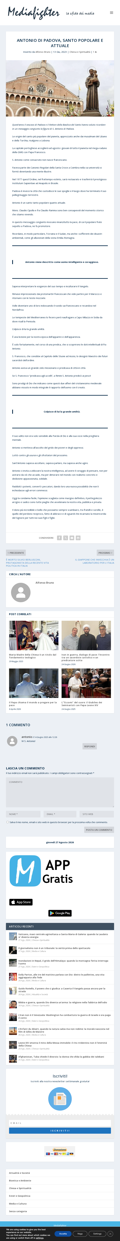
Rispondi (89, 746)
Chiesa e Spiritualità (80, 51)
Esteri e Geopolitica (40, 966)
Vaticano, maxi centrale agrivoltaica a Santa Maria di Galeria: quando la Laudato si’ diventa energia (63, 936)
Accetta (63, 1233)
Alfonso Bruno (42, 51)
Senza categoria (18, 1211)
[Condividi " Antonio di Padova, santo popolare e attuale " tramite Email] (72, 538)
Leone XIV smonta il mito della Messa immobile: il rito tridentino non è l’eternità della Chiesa (62, 1044)
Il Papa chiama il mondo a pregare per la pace (33, 704)
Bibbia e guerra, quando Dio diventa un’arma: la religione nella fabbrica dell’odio (62, 1002)
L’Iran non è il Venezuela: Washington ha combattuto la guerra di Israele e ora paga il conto (64, 1016)
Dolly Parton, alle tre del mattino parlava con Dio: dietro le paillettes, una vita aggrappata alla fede (61, 976)
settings (39, 1238)
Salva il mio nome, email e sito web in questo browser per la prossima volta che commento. (59, 822)
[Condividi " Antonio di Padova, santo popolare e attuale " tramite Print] (78, 538)
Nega (80, 1233)
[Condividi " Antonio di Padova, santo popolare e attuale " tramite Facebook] (59, 538)
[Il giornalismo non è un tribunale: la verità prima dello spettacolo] (13, 950)
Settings (97, 1233)
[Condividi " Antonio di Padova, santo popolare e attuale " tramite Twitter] (65, 538)
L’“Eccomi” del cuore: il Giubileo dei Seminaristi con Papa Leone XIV (82, 704)
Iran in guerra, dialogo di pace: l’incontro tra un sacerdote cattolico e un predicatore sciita (86, 657)
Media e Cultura (39, 951)
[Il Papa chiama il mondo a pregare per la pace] (33, 683)
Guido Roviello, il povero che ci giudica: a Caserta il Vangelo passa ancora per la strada (61, 990)
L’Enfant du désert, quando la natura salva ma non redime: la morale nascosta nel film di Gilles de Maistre (63, 1030)
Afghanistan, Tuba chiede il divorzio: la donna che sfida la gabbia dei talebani (61, 1056)
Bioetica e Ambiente (20, 1180)
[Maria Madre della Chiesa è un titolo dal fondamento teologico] (33, 635)
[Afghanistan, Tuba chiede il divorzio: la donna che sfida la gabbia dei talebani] (13, 1059)
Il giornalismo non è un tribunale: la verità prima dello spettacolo (54, 948)
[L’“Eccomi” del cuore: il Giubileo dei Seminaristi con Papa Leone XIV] (86, 683)
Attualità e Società (40, 994)
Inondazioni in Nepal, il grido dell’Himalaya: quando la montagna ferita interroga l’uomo (63, 962)
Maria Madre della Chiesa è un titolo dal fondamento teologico (32, 656)
